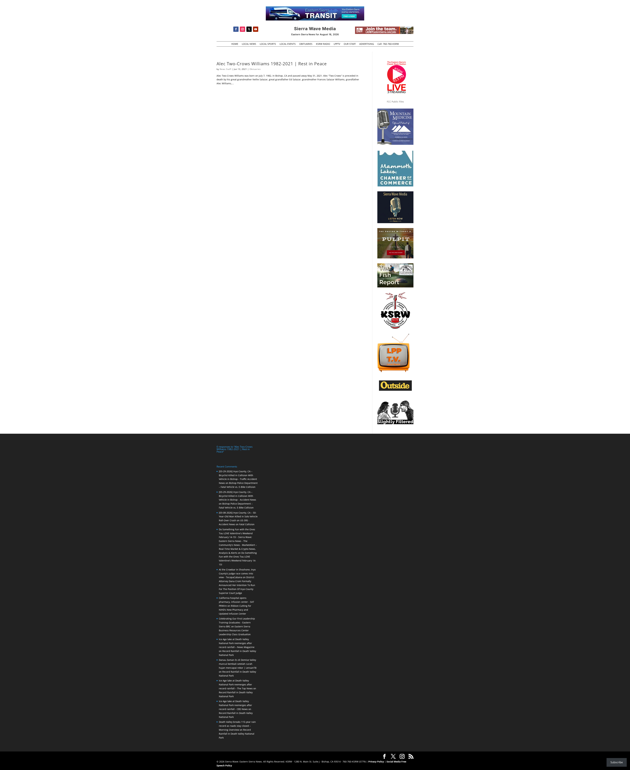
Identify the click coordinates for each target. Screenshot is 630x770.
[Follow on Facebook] (236, 29)
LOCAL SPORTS (268, 44)
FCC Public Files (395, 101)
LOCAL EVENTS (288, 44)
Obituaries (255, 69)
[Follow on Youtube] (255, 29)
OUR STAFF (350, 44)
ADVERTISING (366, 44)
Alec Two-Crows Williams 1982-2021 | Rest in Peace (272, 64)
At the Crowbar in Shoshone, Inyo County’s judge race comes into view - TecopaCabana (237, 573)
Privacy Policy (376, 761)
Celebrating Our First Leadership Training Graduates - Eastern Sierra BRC (237, 622)
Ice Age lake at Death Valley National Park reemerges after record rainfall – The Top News (236, 684)
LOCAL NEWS (249, 44)
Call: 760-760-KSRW (388, 44)
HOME (234, 44)
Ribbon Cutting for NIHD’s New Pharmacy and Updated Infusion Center (235, 609)
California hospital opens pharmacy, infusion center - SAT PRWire (236, 601)
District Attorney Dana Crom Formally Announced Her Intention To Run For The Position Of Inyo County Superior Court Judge (237, 585)
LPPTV (337, 44)
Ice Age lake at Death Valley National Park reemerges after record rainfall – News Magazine (236, 643)
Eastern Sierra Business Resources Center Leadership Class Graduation (235, 630)
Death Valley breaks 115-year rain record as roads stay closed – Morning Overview (237, 725)
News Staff (225, 69)
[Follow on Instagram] (242, 29)
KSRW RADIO (323, 44)
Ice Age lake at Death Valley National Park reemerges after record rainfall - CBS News (235, 705)
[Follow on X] (249, 29)
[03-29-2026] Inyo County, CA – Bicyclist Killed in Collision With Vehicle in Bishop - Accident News (237, 495)
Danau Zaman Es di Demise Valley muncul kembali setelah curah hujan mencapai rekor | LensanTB (237, 663)
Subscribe (616, 762)
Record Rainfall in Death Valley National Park (236, 733)
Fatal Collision (246, 524)
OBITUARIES (305, 44)
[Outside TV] (395, 390)
